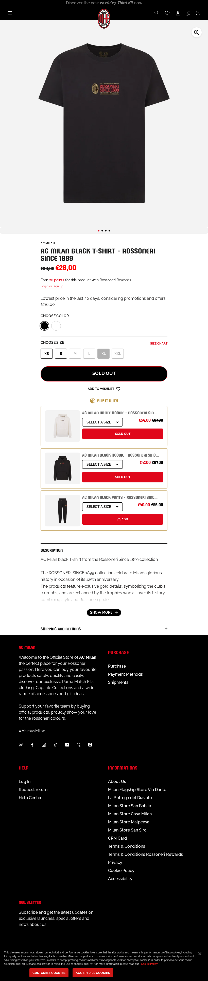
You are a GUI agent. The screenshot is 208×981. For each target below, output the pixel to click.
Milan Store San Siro (127, 830)
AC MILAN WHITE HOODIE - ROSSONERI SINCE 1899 (124, 412)
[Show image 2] (102, 230)
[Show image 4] (109, 230)
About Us (117, 781)
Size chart (158, 343)
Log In (24, 781)
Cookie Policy (121, 870)
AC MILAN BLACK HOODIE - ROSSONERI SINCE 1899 (124, 455)
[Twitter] (78, 744)
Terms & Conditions (126, 846)
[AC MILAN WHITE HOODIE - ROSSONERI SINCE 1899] (62, 426)
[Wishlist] (167, 13)
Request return (33, 789)
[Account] (178, 13)
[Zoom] (197, 32)
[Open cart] (198, 13)
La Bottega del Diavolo (130, 797)
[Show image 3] (106, 230)
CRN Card (117, 838)
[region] (104, 963)
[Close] (199, 953)
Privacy (115, 862)
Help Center (30, 797)
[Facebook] (32, 744)
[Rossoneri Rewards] (188, 13)
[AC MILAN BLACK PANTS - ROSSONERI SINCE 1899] (62, 510)
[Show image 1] (98, 230)
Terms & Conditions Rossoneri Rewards (145, 854)
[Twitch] (21, 744)
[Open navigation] (10, 13)
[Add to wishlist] (118, 388)
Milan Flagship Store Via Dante (137, 789)
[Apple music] (90, 744)
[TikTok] (56, 744)
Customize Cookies (48, 972)
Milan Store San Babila (129, 805)
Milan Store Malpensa (128, 822)
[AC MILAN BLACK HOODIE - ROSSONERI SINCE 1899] (62, 468)
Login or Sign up (52, 286)
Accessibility (120, 878)
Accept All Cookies (93, 972)
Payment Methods (125, 674)
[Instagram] (44, 744)
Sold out (104, 373)
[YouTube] (67, 744)
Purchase (117, 666)
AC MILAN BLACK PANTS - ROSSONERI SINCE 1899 (124, 497)
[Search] (156, 13)
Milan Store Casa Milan (130, 814)
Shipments (118, 682)
